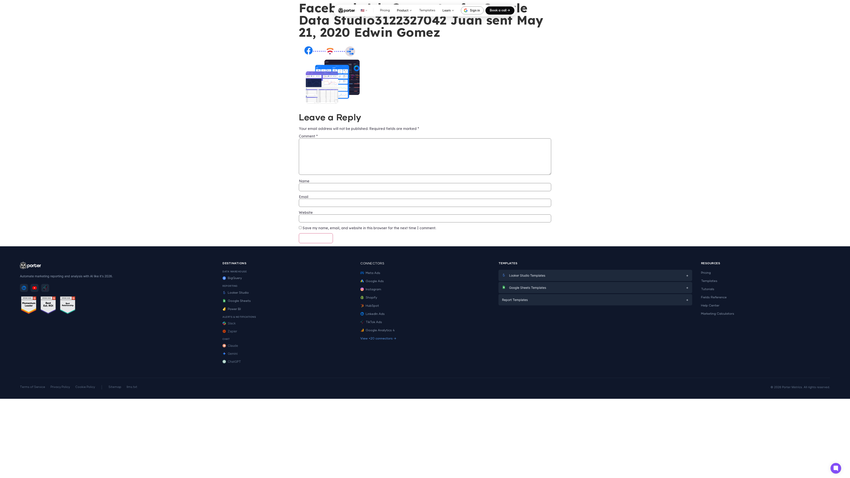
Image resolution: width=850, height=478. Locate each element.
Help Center (710, 305)
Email (303, 197)
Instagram (373, 289)
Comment (308, 136)
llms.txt (132, 387)
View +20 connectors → (378, 338)
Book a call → (500, 10)
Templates (427, 10)
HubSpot (372, 305)
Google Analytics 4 (380, 330)
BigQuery (235, 278)
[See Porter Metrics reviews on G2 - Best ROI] (48, 306)
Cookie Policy (85, 387)
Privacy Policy (60, 387)
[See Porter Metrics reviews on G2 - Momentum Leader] (29, 306)
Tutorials (707, 289)
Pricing (385, 10)
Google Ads (375, 281)
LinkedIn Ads (375, 314)
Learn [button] (446, 10)
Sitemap (114, 387)
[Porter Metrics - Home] (346, 10)
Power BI (234, 309)
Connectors (372, 263)
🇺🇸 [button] (362, 10)
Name (304, 181)
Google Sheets (239, 301)
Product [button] (402, 10)
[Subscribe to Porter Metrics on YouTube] (35, 288)
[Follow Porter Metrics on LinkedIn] (24, 288)
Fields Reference (714, 297)
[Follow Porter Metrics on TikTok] (45, 288)
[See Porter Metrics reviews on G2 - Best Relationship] (68, 306)
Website (306, 212)
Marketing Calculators (717, 313)
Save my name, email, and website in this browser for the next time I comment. (369, 228)
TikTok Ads (374, 322)
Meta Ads (373, 273)
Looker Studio (238, 292)
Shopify (371, 297)
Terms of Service (32, 387)
